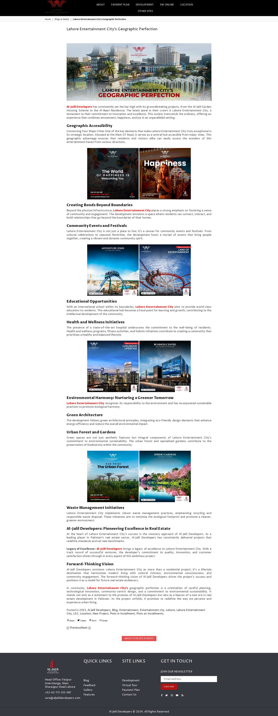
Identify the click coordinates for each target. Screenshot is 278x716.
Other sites (145, 11)
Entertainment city (152, 610)
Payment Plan (131, 690)
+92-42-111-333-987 (58, 692)
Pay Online (167, 4)
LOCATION (186, 4)
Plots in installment (122, 613)
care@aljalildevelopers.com (62, 698)
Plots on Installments (150, 613)
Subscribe (169, 686)
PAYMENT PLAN (120, 4)
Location (85, 613)
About (100, 4)
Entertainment (128, 610)
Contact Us (129, 694)
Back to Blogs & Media (139, 638)
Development (131, 680)
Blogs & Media (62, 19)
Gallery (88, 690)
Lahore (170, 610)
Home (48, 19)
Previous (75, 628)
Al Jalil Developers (99, 610)
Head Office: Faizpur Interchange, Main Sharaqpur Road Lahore (60, 683)
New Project (101, 613)
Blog (115, 610)
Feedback (89, 685)
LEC (75, 613)
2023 (82, 610)
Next (84, 628)
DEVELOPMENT (145, 4)
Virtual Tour (129, 685)
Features (89, 694)
